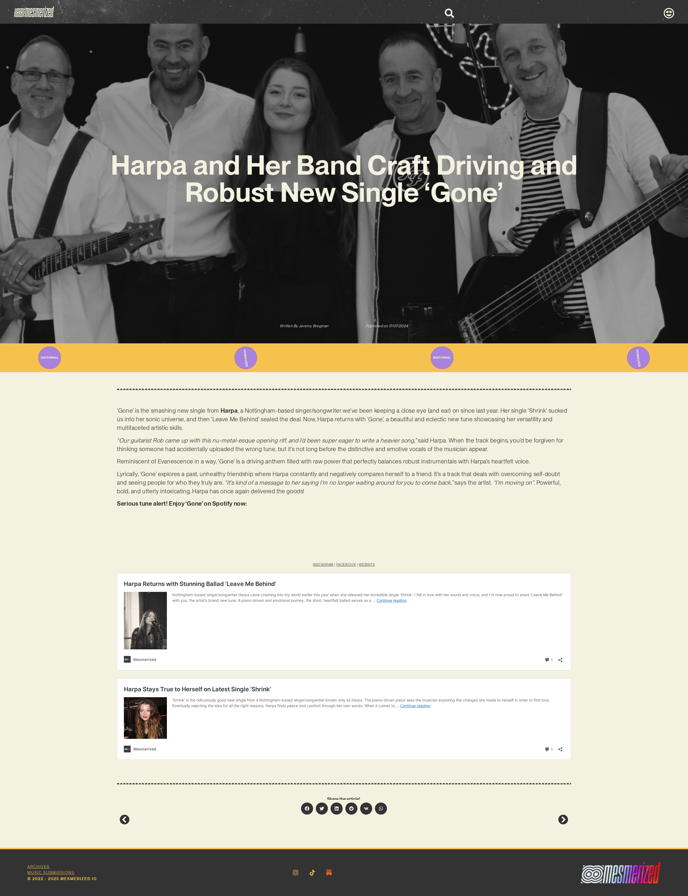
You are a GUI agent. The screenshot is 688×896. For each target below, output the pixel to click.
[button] (307, 809)
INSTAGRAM (323, 565)
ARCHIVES (38, 867)
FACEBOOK (346, 565)
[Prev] (232, 820)
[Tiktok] (312, 873)
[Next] (456, 820)
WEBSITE (367, 565)
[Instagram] (296, 873)
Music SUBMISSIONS (50, 872)
